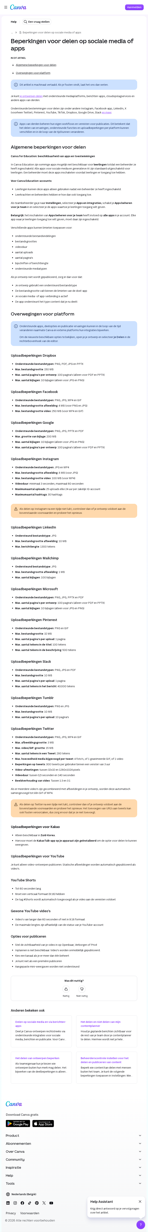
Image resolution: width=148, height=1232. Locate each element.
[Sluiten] (140, 1201)
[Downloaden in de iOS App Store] (43, 1127)
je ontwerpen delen (31, 96)
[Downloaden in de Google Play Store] (18, 1127)
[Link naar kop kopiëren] (8, 147)
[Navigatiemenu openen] (6, 7)
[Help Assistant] (140, 1224)
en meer (106, 112)
